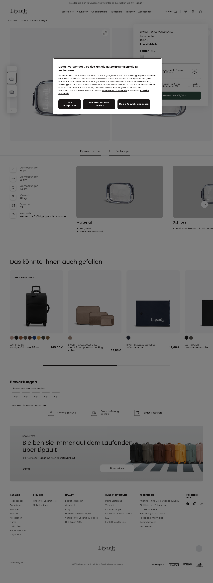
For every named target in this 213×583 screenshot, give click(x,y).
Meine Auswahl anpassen (134, 104)
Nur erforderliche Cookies (99, 104)
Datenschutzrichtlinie (114, 90)
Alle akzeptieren (70, 104)
